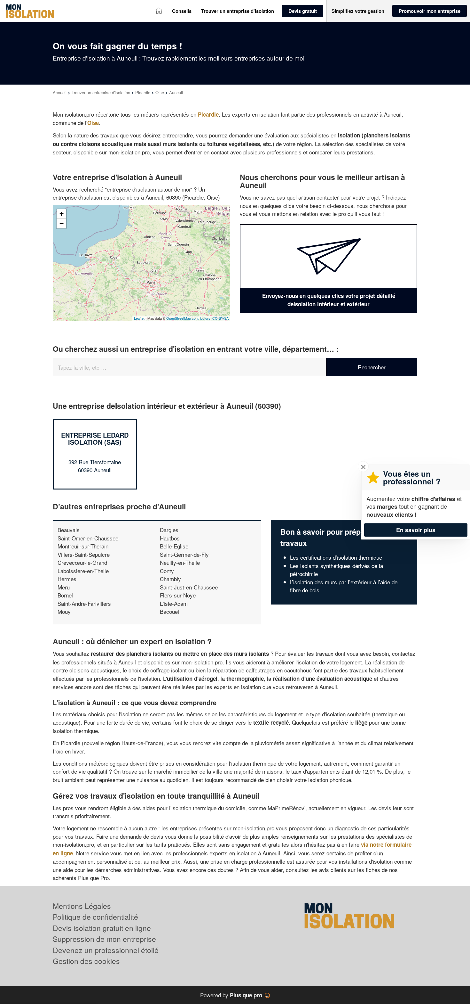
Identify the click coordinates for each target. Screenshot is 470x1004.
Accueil (60, 92)
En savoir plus (415, 530)
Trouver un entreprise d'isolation (101, 92)
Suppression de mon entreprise (104, 939)
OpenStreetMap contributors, (189, 318)
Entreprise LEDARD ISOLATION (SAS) (95, 438)
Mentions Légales (82, 906)
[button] (181, 11)
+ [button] (61, 214)
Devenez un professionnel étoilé (106, 950)
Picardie (142, 92)
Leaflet (139, 318)
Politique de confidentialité (95, 916)
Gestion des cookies (86, 961)
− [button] (61, 223)
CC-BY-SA (220, 318)
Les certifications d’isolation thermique (336, 557)
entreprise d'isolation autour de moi (148, 189)
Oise (159, 92)
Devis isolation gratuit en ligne (102, 928)
